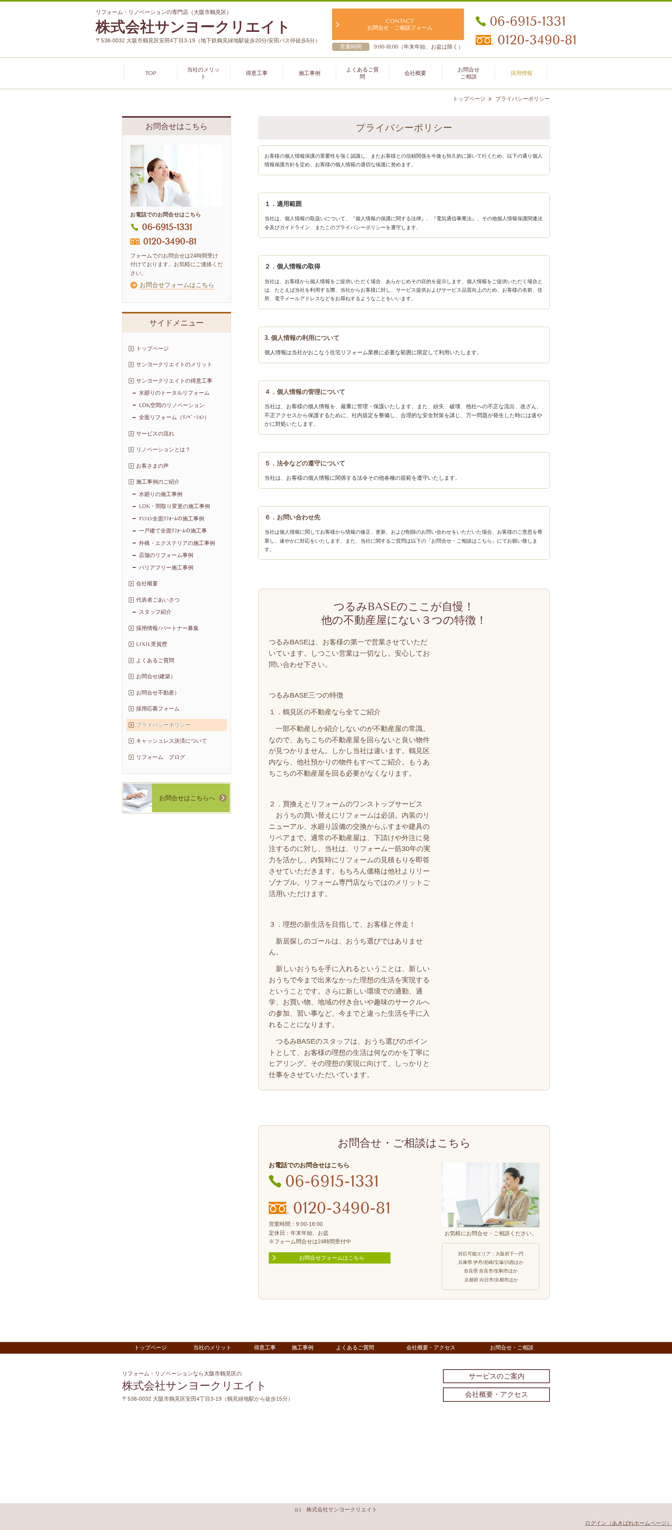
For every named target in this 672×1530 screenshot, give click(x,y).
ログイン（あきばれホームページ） (628, 1523)
